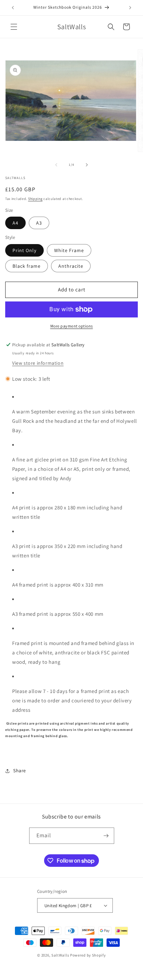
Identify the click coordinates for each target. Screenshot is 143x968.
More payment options (71, 326)
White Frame (69, 250)
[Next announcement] (130, 7)
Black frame (26, 266)
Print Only (24, 250)
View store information (38, 363)
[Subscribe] (106, 836)
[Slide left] (56, 164)
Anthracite (70, 266)
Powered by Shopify (88, 955)
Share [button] (19, 770)
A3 (39, 223)
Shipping (35, 198)
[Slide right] (86, 164)
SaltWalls (60, 955)
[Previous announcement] (12, 7)
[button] (14, 26)
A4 (15, 223)
